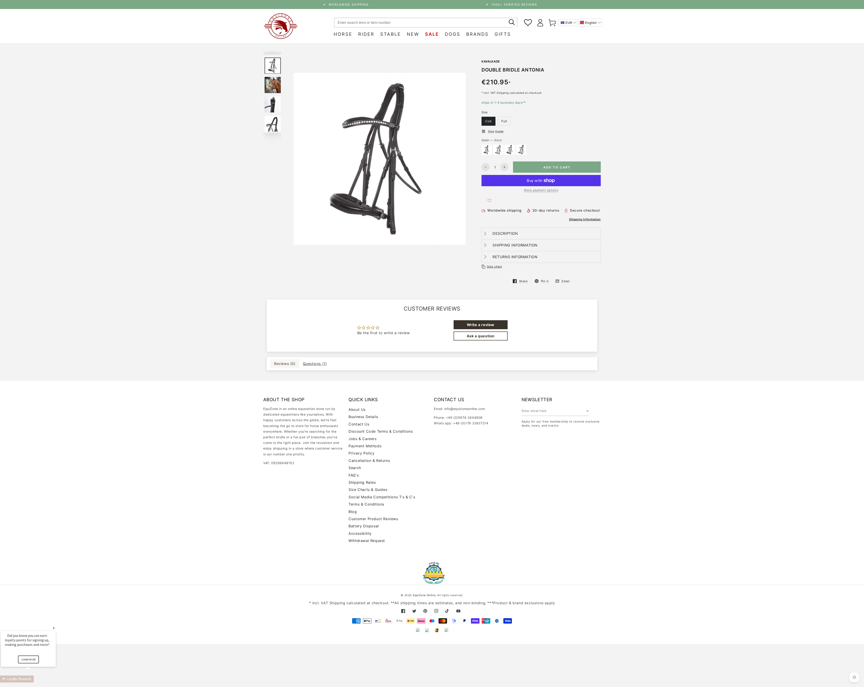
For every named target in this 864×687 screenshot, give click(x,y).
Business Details (363, 416)
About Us (357, 409)
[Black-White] (498, 150)
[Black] (487, 150)
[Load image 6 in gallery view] (273, 104)
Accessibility (360, 533)
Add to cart (557, 167)
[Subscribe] (587, 411)
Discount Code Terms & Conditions (381, 431)
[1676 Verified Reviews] (432, 581)
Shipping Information (585, 219)
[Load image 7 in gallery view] (273, 124)
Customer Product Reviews (373, 519)
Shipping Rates (362, 482)
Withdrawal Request (367, 540)
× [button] (54, 628)
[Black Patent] (509, 150)
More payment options (541, 190)
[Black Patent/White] (521, 150)
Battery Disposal (364, 526)
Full (504, 121)
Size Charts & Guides (368, 489)
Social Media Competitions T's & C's (382, 497)
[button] (590, 23)
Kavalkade (491, 61)
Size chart (494, 266)
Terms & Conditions (366, 504)
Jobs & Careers (362, 438)
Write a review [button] (480, 324)
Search (355, 467)
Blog (353, 511)
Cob (488, 121)
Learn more (28, 659)
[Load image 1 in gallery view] (273, 66)
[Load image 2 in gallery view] (273, 85)
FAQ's (354, 475)
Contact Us (359, 424)
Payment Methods (365, 446)
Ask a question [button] (481, 336)
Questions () (315, 363)
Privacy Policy (361, 453)
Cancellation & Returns (369, 460)
